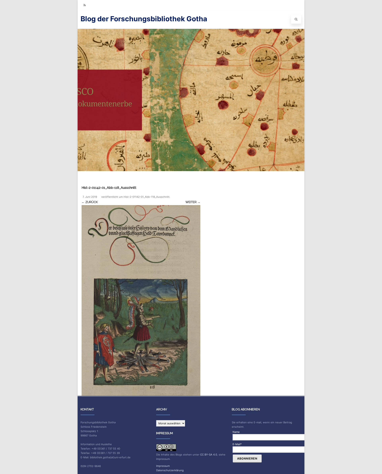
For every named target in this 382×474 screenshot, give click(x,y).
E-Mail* (237, 444)
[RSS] (85, 5)
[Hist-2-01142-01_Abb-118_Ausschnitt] (141, 300)
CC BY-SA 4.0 (208, 454)
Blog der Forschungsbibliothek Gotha (144, 19)
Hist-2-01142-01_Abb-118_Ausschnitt (147, 196)
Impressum (163, 465)
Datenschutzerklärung (170, 470)
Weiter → (192, 202)
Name (236, 431)
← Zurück (90, 202)
